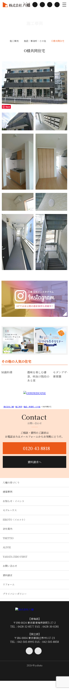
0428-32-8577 (26, 626)
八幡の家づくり (11, 482)
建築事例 (7, 491)
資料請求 (7, 575)
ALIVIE (7, 547)
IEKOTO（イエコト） (14, 519)
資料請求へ (34, 462)
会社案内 (7, 528)
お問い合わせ (10, 566)
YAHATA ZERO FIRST (15, 556)
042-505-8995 (25, 642)
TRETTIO (8, 538)
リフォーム (9, 584)
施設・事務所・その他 (35, 40)
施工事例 (14, 40)
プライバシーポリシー (15, 593)
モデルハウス (10, 510)
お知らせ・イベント (13, 501)
